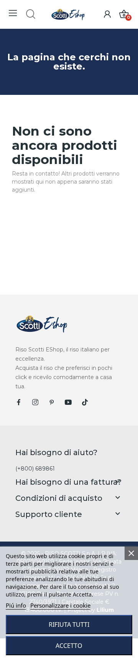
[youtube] (68, 402)
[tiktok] (84, 402)
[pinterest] (51, 402)
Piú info (16, 605)
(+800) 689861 (35, 468)
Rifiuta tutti (69, 624)
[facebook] (18, 402)
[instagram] (35, 402)
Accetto (69, 645)
